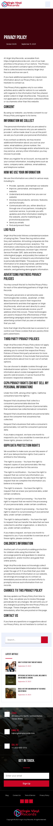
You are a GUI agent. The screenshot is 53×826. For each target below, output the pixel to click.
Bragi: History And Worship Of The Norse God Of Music (32, 690)
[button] (47, 4)
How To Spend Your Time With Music (30, 662)
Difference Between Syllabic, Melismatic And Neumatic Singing (32, 676)
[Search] (44, 639)
